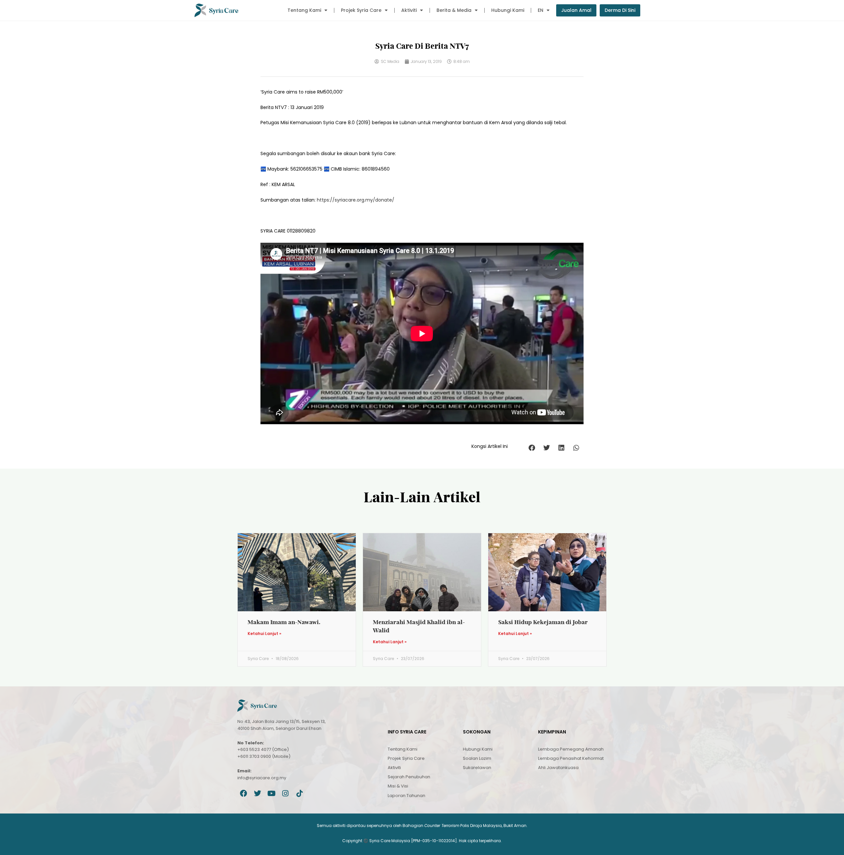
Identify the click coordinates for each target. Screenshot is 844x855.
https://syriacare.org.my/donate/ (355, 200)
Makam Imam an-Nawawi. (284, 622)
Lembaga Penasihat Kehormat (571, 758)
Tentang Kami (304, 10)
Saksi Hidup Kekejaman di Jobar (543, 622)
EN (540, 10)
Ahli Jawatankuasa (558, 767)
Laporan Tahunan (406, 795)
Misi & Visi (398, 786)
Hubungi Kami (507, 10)
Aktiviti (409, 10)
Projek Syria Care (361, 10)
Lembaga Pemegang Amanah (571, 749)
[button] (531, 448)
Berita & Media (454, 10)
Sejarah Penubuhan (409, 777)
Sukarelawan (477, 767)
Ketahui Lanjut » (264, 633)
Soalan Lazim (477, 758)
